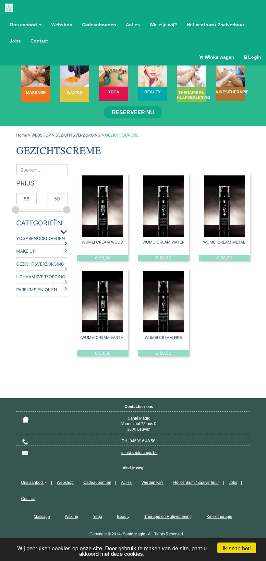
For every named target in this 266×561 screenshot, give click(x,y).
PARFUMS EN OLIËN (36, 289)
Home (21, 135)
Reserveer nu (133, 112)
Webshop (61, 24)
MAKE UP (25, 251)
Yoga (97, 516)
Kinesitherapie (219, 516)
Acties (133, 24)
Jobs (15, 40)
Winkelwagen (218, 57)
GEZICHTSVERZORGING (78, 135)
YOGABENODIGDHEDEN (40, 238)
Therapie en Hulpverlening (168, 516)
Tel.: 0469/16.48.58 (139, 441)
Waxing (71, 516)
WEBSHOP (41, 135)
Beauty (123, 516)
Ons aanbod (24, 24)
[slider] (16, 209)
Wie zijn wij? (163, 24)
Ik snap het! (237, 548)
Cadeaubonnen (99, 24)
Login (254, 57)
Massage (42, 516)
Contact (39, 40)
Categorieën (39, 223)
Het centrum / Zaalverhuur (215, 24)
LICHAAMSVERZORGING (40, 276)
